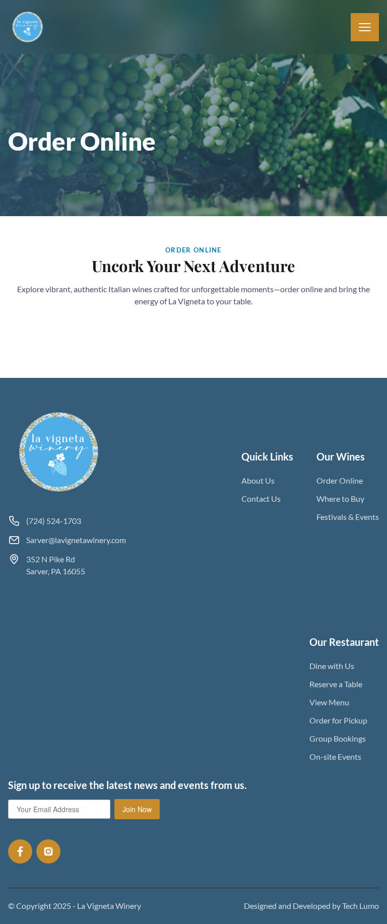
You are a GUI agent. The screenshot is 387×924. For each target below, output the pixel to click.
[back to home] (28, 27)
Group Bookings (337, 738)
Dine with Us (331, 666)
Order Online (339, 480)
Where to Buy (340, 498)
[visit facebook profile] (20, 851)
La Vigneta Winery (109, 905)
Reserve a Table (335, 684)
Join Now (137, 809)
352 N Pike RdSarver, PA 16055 (55, 565)
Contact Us (261, 498)
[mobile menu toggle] (365, 27)
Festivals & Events (347, 516)
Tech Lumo (360, 905)
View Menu (329, 702)
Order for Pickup (338, 720)
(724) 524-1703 (53, 520)
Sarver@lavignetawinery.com (76, 540)
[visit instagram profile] (48, 851)
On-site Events (335, 756)
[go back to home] (59, 452)
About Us (258, 480)
